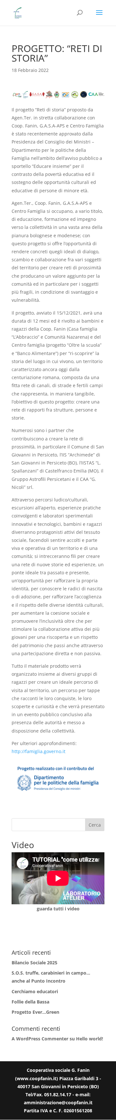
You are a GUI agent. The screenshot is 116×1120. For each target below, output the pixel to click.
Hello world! (89, 1039)
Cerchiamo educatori (35, 991)
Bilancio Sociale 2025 (34, 962)
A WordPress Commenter (40, 1039)
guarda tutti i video (58, 909)
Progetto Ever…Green (35, 1012)
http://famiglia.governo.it (38, 751)
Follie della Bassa (30, 1002)
